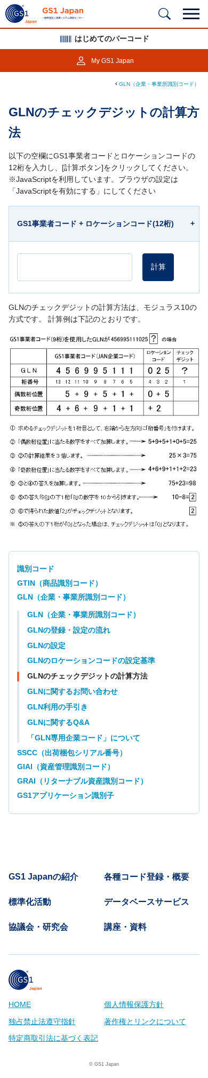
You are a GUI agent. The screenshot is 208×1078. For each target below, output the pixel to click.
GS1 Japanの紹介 (43, 877)
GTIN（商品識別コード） (59, 583)
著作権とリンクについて (145, 1022)
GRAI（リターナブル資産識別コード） (82, 781)
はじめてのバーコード (112, 39)
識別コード (35, 569)
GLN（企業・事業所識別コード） (159, 84)
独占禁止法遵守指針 (42, 1022)
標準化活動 (30, 902)
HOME (20, 1005)
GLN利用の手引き (57, 707)
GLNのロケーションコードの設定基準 (91, 661)
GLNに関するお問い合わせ (72, 692)
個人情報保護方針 (134, 1005)
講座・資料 (125, 927)
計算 (158, 267)
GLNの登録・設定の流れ (68, 630)
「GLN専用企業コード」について (83, 738)
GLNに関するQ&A (58, 722)
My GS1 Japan (112, 61)
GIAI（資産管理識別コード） (66, 767)
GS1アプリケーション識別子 (65, 796)
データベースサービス (146, 902)
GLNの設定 (46, 646)
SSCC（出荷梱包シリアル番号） (72, 753)
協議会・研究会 (38, 927)
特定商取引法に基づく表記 (53, 1038)
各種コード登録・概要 (146, 877)
